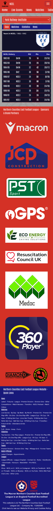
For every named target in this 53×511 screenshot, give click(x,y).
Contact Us (32, 460)
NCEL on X (10, 468)
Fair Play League (18, 435)
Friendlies (43, 421)
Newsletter (24, 462)
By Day (13, 413)
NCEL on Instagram (23, 468)
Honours (15, 462)
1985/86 (6, 72)
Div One (12, 415)
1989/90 (6, 90)
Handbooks (47, 460)
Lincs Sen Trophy (26, 418)
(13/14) (47, 58)
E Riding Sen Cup (12, 418)
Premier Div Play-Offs (42, 435)
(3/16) (47, 72)
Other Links (14, 473)
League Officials (7, 460)
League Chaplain (20, 460)
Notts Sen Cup (6, 421)
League (17, 401)
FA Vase (42, 437)
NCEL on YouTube (31, 471)
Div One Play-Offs (22, 415)
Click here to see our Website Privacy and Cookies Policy (26, 508)
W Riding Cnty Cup (31, 421)
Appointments (19, 454)
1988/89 (6, 86)
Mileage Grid (34, 448)
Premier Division (27, 401)
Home (5, 10)
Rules (39, 460)
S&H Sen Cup (18, 421)
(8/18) (47, 76)
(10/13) (47, 95)
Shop (3, 468)
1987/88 (6, 81)
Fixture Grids (6, 423)
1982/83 (6, 58)
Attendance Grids (18, 423)
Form (19, 429)
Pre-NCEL (32, 462)
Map (26, 448)
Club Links (5, 473)
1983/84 (6, 63)
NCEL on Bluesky (17, 471)
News (29, 10)
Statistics (26, 27)
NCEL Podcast (38, 404)
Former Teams (45, 448)
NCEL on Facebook (38, 468)
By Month (28, 413)
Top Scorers (5, 435)
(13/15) (47, 90)
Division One (39, 401)
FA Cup (43, 415)
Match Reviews (18, 404)
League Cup (34, 415)
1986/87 (6, 76)
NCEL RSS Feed (44, 471)
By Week (21, 413)
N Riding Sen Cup (40, 418)
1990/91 (6, 95)
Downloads (6, 462)
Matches (39, 10)
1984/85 (6, 67)
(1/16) (47, 81)
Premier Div (37, 413)
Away (13, 429)
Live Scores (17, 10)
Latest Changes (7, 454)
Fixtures (10, 401)
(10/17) (47, 67)
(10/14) (47, 63)
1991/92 (6, 99)
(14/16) (47, 86)
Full (2, 429)
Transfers (28, 404)
